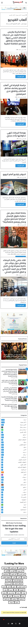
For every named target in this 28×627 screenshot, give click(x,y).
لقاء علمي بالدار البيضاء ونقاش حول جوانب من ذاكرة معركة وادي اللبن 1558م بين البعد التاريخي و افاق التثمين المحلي (14, 266)
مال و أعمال (23, 484)
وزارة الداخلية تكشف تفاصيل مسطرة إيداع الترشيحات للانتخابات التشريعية (14, 357)
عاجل (24, 512)
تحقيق (24, 487)
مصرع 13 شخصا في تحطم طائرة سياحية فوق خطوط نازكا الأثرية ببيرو (9, 406)
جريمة (24, 452)
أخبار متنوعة (18, 15)
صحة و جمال (23, 427)
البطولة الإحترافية (22, 467)
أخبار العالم (23, 472)
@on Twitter (23, 607)
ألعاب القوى (23, 464)
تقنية (25, 504)
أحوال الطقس (23, 444)
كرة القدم (23, 457)
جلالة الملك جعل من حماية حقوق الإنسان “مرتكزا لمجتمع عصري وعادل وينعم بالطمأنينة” (14, 217)
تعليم (25, 447)
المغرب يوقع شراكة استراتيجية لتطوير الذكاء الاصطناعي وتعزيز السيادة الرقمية (9, 398)
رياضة (24, 454)
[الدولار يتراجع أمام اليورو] (14, 187)
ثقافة (24, 479)
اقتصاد (24, 507)
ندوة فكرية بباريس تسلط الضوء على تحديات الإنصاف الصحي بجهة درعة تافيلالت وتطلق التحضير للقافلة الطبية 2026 (14, 39)
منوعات (24, 477)
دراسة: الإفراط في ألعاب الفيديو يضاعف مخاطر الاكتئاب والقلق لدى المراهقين (14, 89)
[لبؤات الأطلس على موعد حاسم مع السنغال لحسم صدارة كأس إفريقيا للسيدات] (22, 382)
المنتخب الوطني (22, 459)
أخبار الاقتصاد (23, 502)
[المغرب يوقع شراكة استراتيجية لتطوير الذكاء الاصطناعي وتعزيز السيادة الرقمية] (22, 399)
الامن (24, 449)
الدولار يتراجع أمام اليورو (14, 174)
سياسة (24, 437)
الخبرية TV (23, 497)
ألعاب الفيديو (23, 432)
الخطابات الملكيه (22, 439)
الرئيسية (24, 15)
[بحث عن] (26, 3)
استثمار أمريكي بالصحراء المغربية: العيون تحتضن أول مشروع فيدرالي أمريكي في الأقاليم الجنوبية (10, 390)
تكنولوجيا (24, 499)
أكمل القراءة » (20, 76)
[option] (14, 351)
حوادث (24, 492)
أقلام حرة (24, 494)
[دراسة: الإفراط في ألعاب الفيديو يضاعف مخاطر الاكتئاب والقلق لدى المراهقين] (14, 107)
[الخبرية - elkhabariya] (18, 2)
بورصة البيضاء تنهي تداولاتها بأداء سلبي (16, 134)
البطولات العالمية (22, 462)
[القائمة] (2, 3)
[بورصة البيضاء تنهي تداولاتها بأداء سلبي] (14, 148)
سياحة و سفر (23, 429)
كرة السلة (23, 469)
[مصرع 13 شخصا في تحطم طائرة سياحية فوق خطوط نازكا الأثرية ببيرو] (22, 406)
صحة (25, 419)
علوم (25, 482)
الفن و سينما (23, 424)
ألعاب (24, 474)
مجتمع (24, 434)
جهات (24, 442)
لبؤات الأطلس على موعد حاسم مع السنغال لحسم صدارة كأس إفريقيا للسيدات (9, 382)
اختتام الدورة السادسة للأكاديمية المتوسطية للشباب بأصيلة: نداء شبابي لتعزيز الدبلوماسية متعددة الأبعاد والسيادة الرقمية (9, 372)
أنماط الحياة (23, 509)
